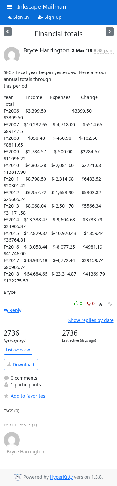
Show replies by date (91, 320)
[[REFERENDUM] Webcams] (8, 31)
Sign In (20, 17)
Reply (14, 310)
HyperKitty (61, 477)
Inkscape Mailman (41, 6)
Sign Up (52, 17)
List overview (18, 350)
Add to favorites (28, 396)
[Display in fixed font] (100, 304)
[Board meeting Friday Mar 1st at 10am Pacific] (110, 31)
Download (22, 364)
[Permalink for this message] (110, 304)
